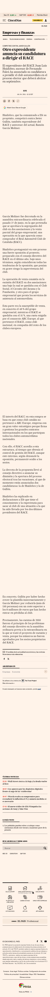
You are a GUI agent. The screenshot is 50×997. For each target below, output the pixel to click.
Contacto (6, 971)
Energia (29, 39)
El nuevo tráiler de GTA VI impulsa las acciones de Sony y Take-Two (22, 807)
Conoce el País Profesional (25, 921)
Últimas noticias (11, 777)
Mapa (31, 974)
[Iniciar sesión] (45, 20)
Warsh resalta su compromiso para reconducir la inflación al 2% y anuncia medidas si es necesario (24, 799)
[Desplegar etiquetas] (45, 671)
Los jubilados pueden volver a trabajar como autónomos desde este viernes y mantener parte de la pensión (25, 827)
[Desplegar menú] (4, 20)
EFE (25, 91)
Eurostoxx (14, 853)
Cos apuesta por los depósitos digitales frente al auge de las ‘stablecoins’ (23, 790)
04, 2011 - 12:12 (25, 94)
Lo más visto (8, 820)
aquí (39, 689)
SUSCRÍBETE (37, 20)
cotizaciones (10, 911)
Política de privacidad (11, 974)
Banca (5, 39)
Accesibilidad (23, 974)
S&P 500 (22, 15)
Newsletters (41, 974)
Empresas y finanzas (18, 32)
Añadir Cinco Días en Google (16, 108)
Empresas (6, 672)
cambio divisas (25, 900)
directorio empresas (40, 900)
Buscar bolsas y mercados (15, 841)
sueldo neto (40, 891)
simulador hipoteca (25, 891)
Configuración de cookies (37, 971)
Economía (16, 672)
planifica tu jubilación (10, 901)
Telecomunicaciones (17, 39)
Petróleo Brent (42, 15)
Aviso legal (13, 971)
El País (44, 26)
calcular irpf (10, 891)
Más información (8, 683)
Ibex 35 (6, 15)
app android (40, 911)
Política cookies (23, 971)
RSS (35, 974)
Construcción (39, 39)
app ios (25, 911)
